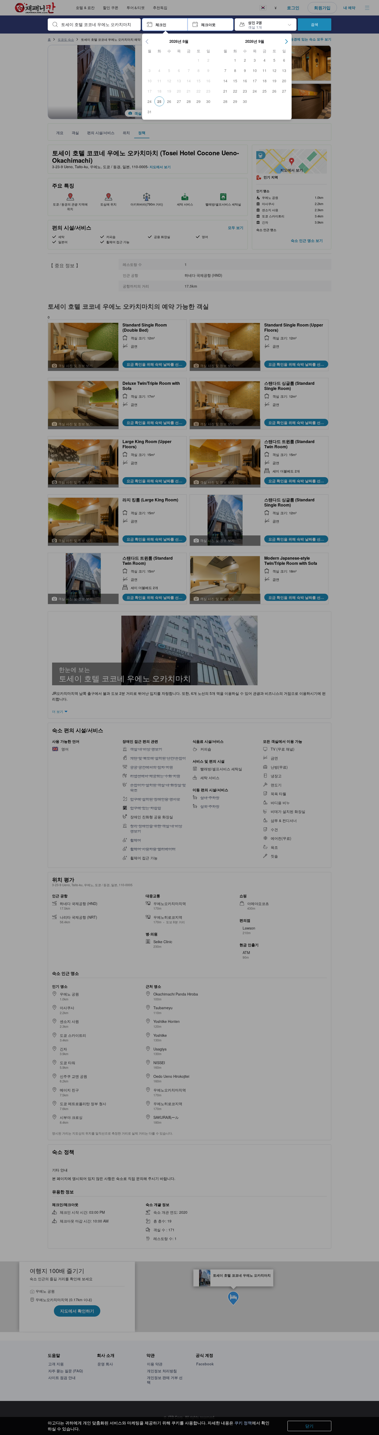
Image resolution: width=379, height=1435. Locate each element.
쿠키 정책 (243, 1423)
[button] (165, 24)
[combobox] (98, 24)
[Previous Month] (147, 41)
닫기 (309, 1426)
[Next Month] (286, 41)
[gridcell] (198, 60)
